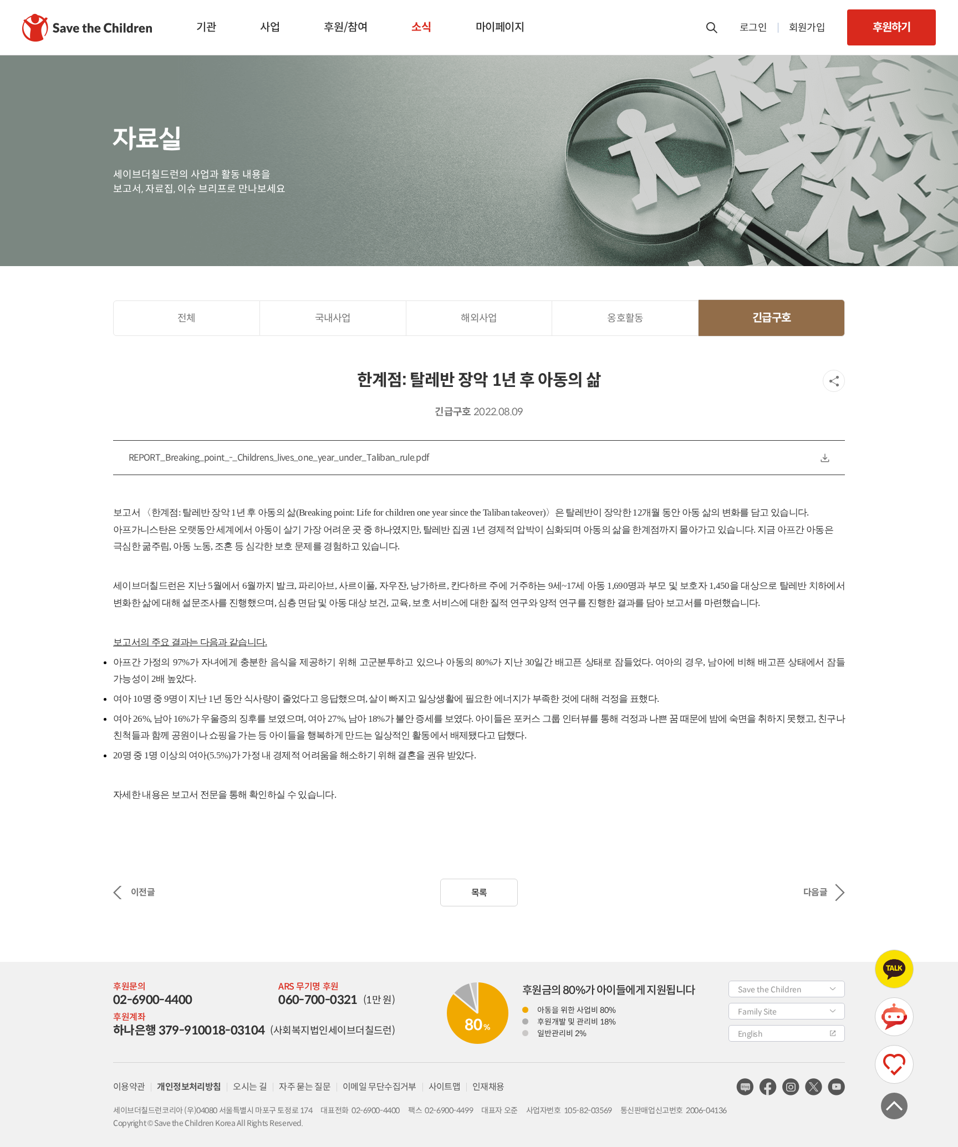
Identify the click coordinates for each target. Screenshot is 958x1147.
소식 (421, 27)
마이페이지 (500, 27)
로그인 (753, 28)
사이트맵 (444, 1087)
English (750, 1034)
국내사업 (333, 318)
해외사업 (479, 318)
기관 (206, 27)
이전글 (143, 892)
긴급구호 (771, 318)
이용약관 (129, 1087)
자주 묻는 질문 (304, 1087)
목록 (479, 893)
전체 (186, 318)
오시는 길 (250, 1087)
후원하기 (891, 27)
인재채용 (488, 1087)
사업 (269, 27)
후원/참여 (345, 27)
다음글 (815, 892)
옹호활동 (625, 318)
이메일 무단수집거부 (379, 1087)
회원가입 (807, 28)
